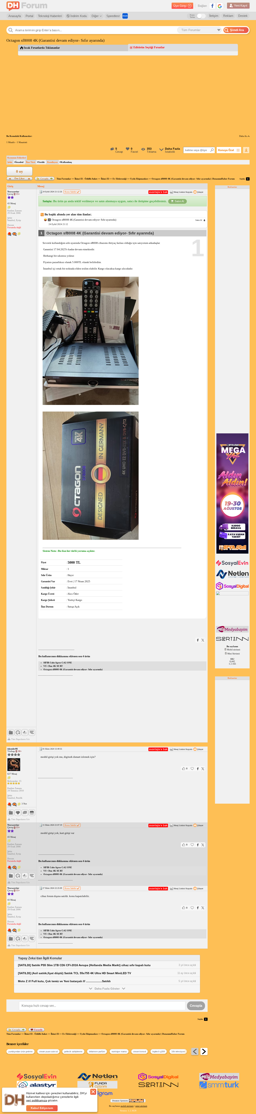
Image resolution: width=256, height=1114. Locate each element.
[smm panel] (232, 632)
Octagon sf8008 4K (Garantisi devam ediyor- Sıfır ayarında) (73, 669)
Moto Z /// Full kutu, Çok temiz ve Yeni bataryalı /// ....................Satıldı (64, 981)
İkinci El (105, 179)
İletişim (213, 15)
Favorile (38, 1029)
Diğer (95, 16)
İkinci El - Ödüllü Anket (86, 179)
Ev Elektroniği (120, 179)
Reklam (228, 15)
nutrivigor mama (119, 1051)
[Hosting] (232, 578)
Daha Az (243, 136)
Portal (29, 16)
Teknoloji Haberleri (50, 16)
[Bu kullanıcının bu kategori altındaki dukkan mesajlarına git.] (9, 234)
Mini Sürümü (233, 653)
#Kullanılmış (66, 162)
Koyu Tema (192, 16)
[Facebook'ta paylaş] (198, 640)
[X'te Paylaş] (203, 640)
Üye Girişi (179, 5)
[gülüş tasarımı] (97, 1088)
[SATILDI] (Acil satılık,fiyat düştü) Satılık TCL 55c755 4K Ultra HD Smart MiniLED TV (74, 973)
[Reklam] (125, 16)
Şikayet (200, 192)
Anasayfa (14, 16)
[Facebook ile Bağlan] (212, 6)
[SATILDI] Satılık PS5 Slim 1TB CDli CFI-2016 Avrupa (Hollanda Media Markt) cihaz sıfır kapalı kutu (84, 965)
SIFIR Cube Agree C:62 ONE (57, 662)
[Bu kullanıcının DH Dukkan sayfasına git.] (14, 234)
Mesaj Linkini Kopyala (183, 192)
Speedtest (113, 16)
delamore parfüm (97, 1051)
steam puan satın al (48, 1051)
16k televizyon (178, 1051)
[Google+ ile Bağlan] (220, 6)
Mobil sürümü (233, 649)
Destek (243, 15)
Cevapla (44, 178)
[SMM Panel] (219, 1088)
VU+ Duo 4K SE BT (53, 666)
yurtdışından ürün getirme (20, 1051)
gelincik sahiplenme (73, 1051)
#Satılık (41, 162)
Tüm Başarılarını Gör (20, 739)
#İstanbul (18, 162)
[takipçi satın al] (232, 565)
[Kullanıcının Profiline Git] (13, 764)
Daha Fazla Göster (107, 988)
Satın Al (179, 201)
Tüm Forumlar (64, 179)
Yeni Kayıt (240, 5)
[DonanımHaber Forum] (27, 6)
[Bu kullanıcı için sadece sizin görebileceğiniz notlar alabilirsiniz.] (9, 207)
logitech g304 (158, 1051)
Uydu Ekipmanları (139, 179)
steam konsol (139, 1051)
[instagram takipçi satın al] (232, 589)
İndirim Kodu (78, 16)
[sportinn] (232, 641)
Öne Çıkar (19, 178)
